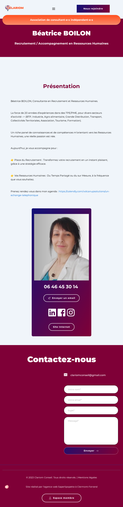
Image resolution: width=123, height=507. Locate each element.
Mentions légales (87, 477)
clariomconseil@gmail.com (88, 375)
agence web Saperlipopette (59, 486)
